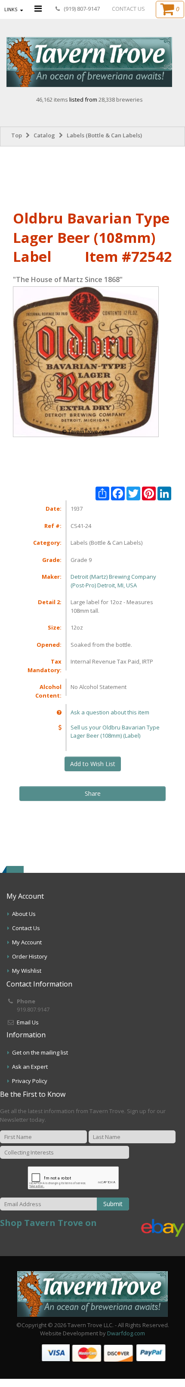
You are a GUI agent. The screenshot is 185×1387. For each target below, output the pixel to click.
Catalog (44, 135)
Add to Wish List (92, 764)
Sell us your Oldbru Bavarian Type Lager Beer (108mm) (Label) (115, 731)
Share (93, 793)
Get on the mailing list (40, 1052)
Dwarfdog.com (126, 1333)
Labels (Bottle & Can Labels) (104, 135)
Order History (29, 956)
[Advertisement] (92, 176)
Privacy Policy (29, 1081)
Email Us (28, 1022)
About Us (24, 914)
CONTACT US (128, 8)
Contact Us (26, 928)
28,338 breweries (121, 99)
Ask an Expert (30, 1067)
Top (16, 135)
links (10, 9)
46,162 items (52, 99)
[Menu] (38, 8)
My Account (27, 942)
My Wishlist (26, 970)
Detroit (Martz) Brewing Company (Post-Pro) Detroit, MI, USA (113, 581)
